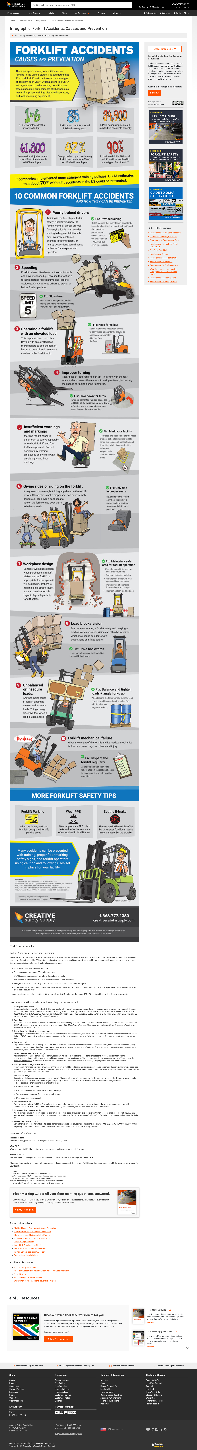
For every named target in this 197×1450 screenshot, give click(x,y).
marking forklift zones (23, 1061)
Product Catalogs (62, 1389)
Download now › (173, 142)
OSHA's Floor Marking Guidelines (163, 236)
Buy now (154, 92)
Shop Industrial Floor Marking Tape (164, 240)
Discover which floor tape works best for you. (74, 1315)
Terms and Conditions (110, 1401)
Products (13, 1383)
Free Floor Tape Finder (159, 250)
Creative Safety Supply (31, 1446)
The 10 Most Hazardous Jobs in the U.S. (31, 1248)
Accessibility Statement (111, 1398)
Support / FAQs (152, 1380)
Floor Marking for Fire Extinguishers (165, 265)
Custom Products (16, 1389)
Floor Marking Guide (156, 1310)
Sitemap (58, 1401)
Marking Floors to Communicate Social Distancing (35, 1228)
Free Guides (60, 1383)
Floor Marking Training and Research (165, 233)
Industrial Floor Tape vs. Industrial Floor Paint (32, 1231)
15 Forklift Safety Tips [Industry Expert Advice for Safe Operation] (41, 1271)
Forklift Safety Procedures (25, 1267)
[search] (81, 5)
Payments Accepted (154, 1401)
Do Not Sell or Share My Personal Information (37, 1443)
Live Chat (150, 1389)
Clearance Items (16, 1401)
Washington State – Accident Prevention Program (35, 1281)
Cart (187, 13)
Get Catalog (143, 7)
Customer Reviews (63, 1395)
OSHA (39, 36)
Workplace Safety (61, 36)
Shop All (12, 1380)
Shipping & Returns (154, 1395)
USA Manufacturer (116, 1429)
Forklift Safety (31, 36)
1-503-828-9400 (73, 1428)
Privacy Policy (14, 1443)
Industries (13, 1392)
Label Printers (34, 13)
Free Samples (61, 1386)
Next (188, 1348)
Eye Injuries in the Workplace (26, 1255)
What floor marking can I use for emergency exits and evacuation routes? (163, 271)
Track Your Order (153, 1392)
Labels (51, 13)
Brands (12, 1395)
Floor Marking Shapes (159, 254)
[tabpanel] (157, 1316)
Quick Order (166, 13)
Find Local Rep (151, 13)
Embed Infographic (163, 49)
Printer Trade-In (152, 1404)
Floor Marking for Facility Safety (163, 281)
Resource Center (62, 1380)
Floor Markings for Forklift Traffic (163, 258)
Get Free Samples (157, 7)
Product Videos (61, 1392)
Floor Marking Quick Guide (159, 1332)
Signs (64, 13)
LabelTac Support (154, 1383)
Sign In (178, 13)
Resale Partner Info (109, 1386)
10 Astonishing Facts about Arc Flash (29, 1252)
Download (150, 1322)
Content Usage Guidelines (111, 1395)
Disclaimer (105, 1404)
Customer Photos (62, 1398)
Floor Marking (13, 13)
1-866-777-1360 (179, 4)
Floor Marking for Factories (161, 262)
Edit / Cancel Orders (17, 1415)
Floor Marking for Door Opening (163, 278)
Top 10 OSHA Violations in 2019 (27, 1245)
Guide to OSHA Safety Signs (162, 194)
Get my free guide (24, 1210)
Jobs (103, 1383)
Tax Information (107, 1392)
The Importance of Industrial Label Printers (32, 1235)
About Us (117, 13)
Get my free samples (57, 1339)
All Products (80, 13)
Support (101, 13)
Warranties (150, 1398)
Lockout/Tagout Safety (24, 1242)
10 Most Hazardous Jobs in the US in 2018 (32, 1238)
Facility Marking (48, 36)
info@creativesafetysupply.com (68, 1434)
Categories (14, 1386)
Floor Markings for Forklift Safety (28, 1277)
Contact (149, 1386)
